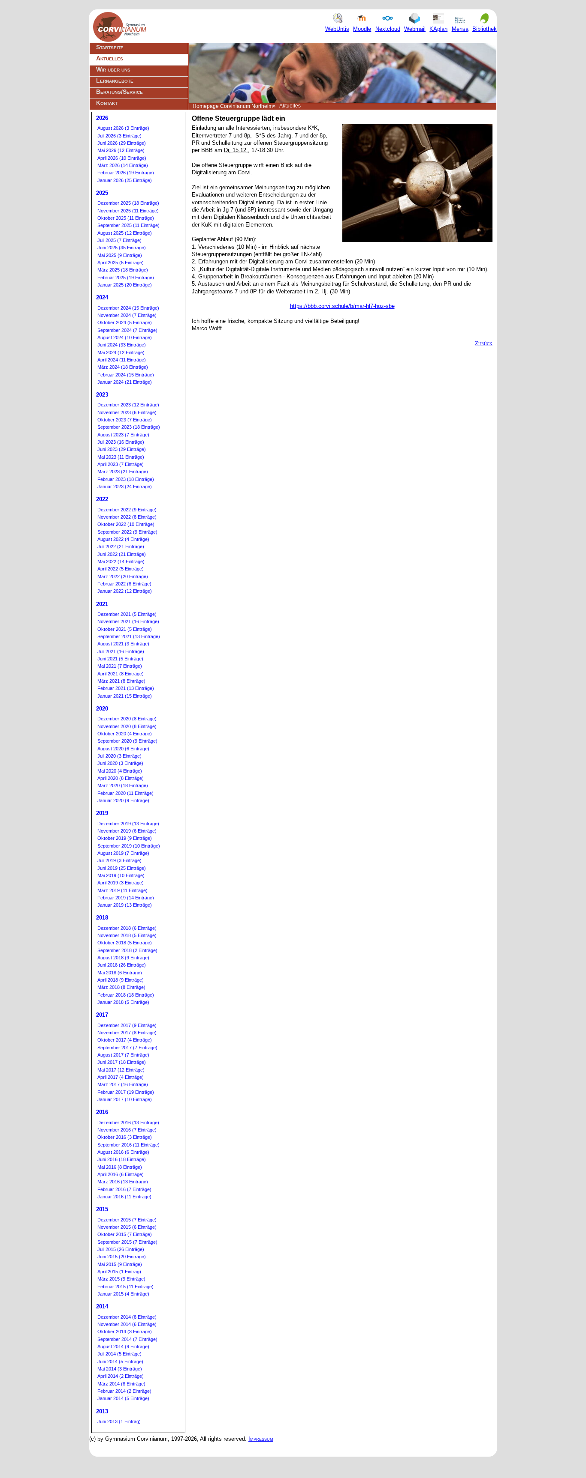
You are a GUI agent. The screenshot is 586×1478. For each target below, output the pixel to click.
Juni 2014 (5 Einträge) (120, 1361)
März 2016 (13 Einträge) (122, 1181)
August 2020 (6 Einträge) (123, 748)
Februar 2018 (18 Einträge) (125, 994)
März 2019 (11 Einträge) (122, 890)
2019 (102, 813)
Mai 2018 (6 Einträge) (119, 972)
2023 (102, 394)
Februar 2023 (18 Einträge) (125, 479)
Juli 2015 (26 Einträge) (120, 1249)
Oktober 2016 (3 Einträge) (124, 1137)
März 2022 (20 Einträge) (122, 576)
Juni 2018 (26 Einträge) (121, 964)
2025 (102, 193)
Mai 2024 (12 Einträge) (121, 352)
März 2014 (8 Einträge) (121, 1383)
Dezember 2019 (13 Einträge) (128, 823)
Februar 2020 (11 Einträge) (125, 793)
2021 (102, 604)
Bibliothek (484, 29)
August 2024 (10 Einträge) (124, 337)
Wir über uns (113, 69)
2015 (102, 1209)
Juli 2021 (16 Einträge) (120, 651)
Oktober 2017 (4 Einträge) (124, 1039)
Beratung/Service (119, 92)
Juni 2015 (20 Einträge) (121, 1256)
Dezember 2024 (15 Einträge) (128, 308)
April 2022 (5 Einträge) (120, 568)
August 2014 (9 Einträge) (123, 1346)
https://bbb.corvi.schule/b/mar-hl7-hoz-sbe (342, 306)
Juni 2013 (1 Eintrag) (119, 1421)
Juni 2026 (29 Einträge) (121, 143)
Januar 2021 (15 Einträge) (124, 696)
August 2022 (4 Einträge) (123, 539)
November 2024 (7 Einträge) (127, 315)
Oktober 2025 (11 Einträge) (125, 218)
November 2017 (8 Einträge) (127, 1032)
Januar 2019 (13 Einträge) (124, 905)
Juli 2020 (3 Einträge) (119, 755)
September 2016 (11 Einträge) (128, 1144)
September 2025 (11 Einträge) (128, 225)
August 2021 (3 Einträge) (123, 643)
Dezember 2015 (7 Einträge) (127, 1219)
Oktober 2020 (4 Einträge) (124, 733)
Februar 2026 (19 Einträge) (125, 172)
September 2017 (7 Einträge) (127, 1047)
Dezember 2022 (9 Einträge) (127, 509)
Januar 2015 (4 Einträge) (123, 1293)
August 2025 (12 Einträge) (124, 233)
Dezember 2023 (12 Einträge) (128, 404)
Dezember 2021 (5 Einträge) (127, 614)
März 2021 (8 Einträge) (121, 681)
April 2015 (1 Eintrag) (119, 1271)
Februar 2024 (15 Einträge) (125, 374)
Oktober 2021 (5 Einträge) (124, 629)
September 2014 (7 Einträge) (127, 1339)
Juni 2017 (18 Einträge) (121, 1062)
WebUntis (337, 29)
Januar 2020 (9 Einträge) (123, 800)
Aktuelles (109, 58)
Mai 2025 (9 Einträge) (119, 255)
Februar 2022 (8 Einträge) (124, 583)
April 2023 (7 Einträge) (120, 464)
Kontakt (107, 103)
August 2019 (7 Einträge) (123, 853)
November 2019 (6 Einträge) (127, 830)
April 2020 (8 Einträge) (120, 778)
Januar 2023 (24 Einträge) (124, 486)
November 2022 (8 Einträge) (127, 517)
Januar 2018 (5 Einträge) (123, 1002)
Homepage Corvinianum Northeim (233, 106)
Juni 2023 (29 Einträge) (121, 449)
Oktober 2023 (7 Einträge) (124, 419)
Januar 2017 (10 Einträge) (124, 1099)
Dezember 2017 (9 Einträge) (127, 1025)
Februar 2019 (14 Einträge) (125, 897)
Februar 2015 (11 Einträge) (125, 1286)
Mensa (460, 29)
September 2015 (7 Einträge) (127, 1242)
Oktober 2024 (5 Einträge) (124, 322)
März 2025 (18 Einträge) (122, 269)
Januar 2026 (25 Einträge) (124, 180)
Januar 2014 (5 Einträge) (123, 1398)
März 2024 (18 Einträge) (122, 367)
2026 (102, 118)
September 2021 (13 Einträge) (128, 636)
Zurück (483, 343)
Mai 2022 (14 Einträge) (121, 561)
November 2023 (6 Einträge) (127, 412)
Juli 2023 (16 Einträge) (120, 442)
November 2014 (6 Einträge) (127, 1324)
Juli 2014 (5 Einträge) (119, 1353)
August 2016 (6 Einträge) (123, 1152)
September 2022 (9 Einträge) (127, 531)
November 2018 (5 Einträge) (127, 935)
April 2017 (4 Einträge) (120, 1077)
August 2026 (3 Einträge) (123, 128)
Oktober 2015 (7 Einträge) (124, 1234)
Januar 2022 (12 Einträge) (124, 591)
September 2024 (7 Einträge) (127, 330)
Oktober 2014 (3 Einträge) (124, 1331)
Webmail (415, 29)
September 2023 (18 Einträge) (128, 427)
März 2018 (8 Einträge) (121, 987)
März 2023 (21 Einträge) (122, 471)
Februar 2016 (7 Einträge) (124, 1189)
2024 (102, 297)
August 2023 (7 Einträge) (123, 434)
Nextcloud (387, 29)
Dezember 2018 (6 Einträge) (127, 928)
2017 (102, 1015)
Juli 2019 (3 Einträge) (119, 860)
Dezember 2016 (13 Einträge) (128, 1122)
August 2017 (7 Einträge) (123, 1054)
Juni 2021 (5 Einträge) (120, 658)
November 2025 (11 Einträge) (128, 210)
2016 (102, 1112)
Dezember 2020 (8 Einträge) (127, 718)
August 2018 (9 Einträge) (123, 957)
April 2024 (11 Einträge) (121, 359)
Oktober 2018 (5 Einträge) (124, 942)
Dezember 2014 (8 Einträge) (127, 1317)
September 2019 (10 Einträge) (128, 845)
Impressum (260, 1439)
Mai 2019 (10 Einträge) (121, 875)
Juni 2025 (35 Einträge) (121, 247)
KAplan (438, 29)
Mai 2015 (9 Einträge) (119, 1264)
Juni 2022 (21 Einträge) (121, 554)
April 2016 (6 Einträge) (120, 1174)
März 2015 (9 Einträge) (121, 1278)
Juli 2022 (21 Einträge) (120, 546)
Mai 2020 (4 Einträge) (119, 770)
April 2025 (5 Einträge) (120, 262)
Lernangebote (114, 80)
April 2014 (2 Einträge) (120, 1376)
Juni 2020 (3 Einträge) (120, 763)
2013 (102, 1411)
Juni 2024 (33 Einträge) (121, 344)
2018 (102, 917)
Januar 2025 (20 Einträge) (124, 284)
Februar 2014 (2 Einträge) (124, 1391)
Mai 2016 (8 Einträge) (119, 1167)
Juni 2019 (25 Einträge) (121, 868)
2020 (102, 708)
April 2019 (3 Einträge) (120, 882)
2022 (102, 499)
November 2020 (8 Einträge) (127, 726)
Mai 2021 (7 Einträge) (119, 666)
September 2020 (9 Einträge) (127, 740)
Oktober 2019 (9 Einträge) (124, 838)
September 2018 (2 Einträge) (127, 950)
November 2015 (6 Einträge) (127, 1227)
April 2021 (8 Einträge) (120, 673)
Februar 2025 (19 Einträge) (125, 277)
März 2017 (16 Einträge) (122, 1084)
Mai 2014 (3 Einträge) (119, 1368)
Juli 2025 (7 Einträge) (119, 240)
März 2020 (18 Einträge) (122, 785)
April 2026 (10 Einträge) (121, 158)
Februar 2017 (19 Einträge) (125, 1092)
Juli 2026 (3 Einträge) (119, 135)
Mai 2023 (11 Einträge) (120, 457)
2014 (102, 1306)
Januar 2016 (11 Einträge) (124, 1196)
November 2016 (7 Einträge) (127, 1129)
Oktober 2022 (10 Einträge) (125, 524)
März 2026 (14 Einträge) (122, 165)
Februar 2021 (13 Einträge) (125, 688)
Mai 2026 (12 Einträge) (121, 150)
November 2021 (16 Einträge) (128, 621)
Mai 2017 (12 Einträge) (121, 1069)
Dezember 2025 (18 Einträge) (128, 203)
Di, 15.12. (236, 150)
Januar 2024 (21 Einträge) (124, 382)
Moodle (362, 29)
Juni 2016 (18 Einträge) (121, 1159)
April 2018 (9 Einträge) (120, 979)
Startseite (110, 47)
